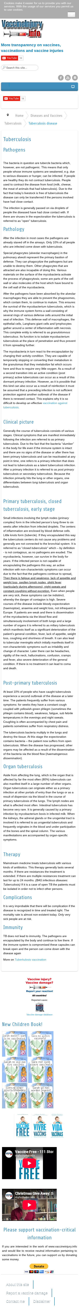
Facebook (61, 77)
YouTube (68, 77)
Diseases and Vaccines (46, 115)
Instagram (75, 77)
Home (19, 115)
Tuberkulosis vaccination (30, 959)
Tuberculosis (12, 123)
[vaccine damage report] (39, 987)
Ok (71, 14)
